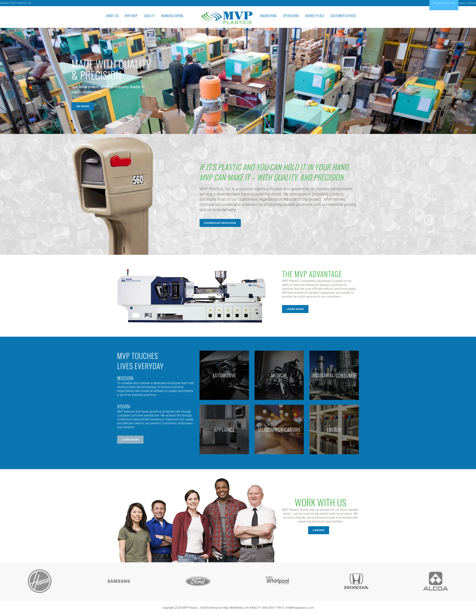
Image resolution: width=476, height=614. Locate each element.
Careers (471, 3)
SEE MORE (82, 106)
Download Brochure (220, 223)
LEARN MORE (295, 309)
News (462, 3)
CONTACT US (24, 3)
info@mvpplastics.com (299, 607)
